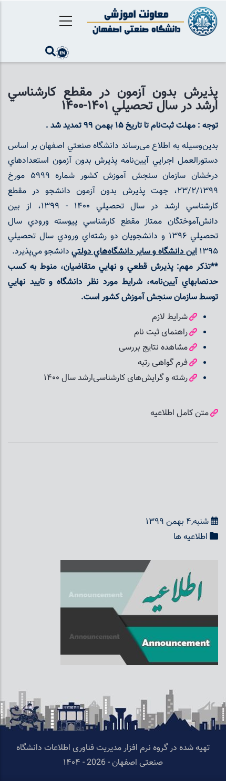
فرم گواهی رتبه (163, 363)
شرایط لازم (170, 317)
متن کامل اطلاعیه (179, 413)
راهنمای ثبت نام (161, 332)
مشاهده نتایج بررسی (153, 347)
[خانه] (150, 21)
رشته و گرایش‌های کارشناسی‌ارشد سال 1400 (116, 378)
